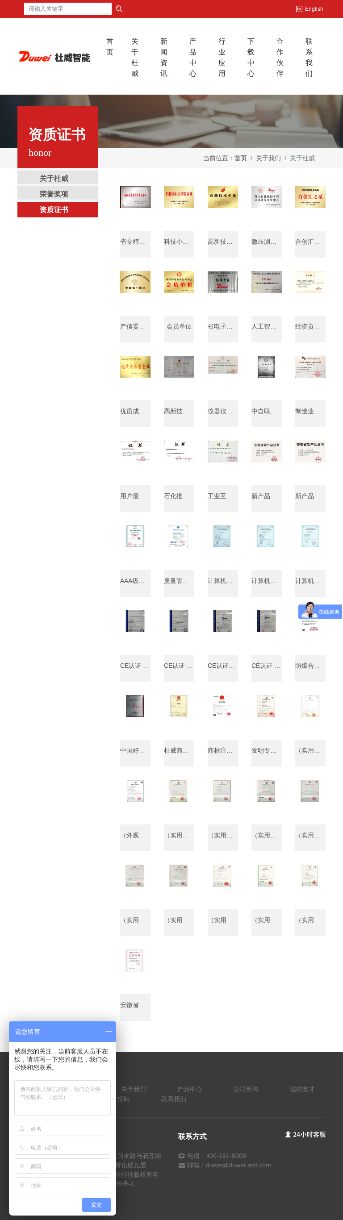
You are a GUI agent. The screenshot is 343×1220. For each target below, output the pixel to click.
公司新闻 (246, 1089)
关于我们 (268, 158)
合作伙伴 (280, 57)
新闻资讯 (163, 57)
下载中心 (251, 57)
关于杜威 (134, 57)
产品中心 (193, 57)
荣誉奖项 (54, 194)
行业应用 (222, 57)
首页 (114, 46)
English (314, 9)
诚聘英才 (302, 1089)
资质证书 (54, 209)
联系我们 (309, 57)
